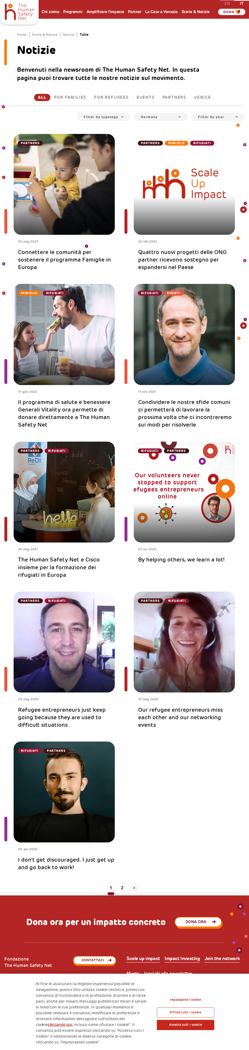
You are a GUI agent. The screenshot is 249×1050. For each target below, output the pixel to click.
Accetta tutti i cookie (185, 1025)
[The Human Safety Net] (19, 11)
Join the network (222, 959)
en (227, 3)
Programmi (72, 11)
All (42, 97)
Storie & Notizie (196, 11)
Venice (202, 97)
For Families (70, 97)
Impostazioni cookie (185, 1000)
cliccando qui (60, 1024)
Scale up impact (143, 959)
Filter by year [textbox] (211, 117)
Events (146, 97)
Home (22, 35)
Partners (174, 97)
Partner (134, 11)
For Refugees (111, 97)
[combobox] (103, 117)
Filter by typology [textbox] (101, 117)
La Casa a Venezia (161, 11)
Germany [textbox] (149, 117)
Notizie (68, 35)
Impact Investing (182, 959)
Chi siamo (50, 11)
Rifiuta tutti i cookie (185, 1012)
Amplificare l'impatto (105, 11)
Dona (229, 12)
